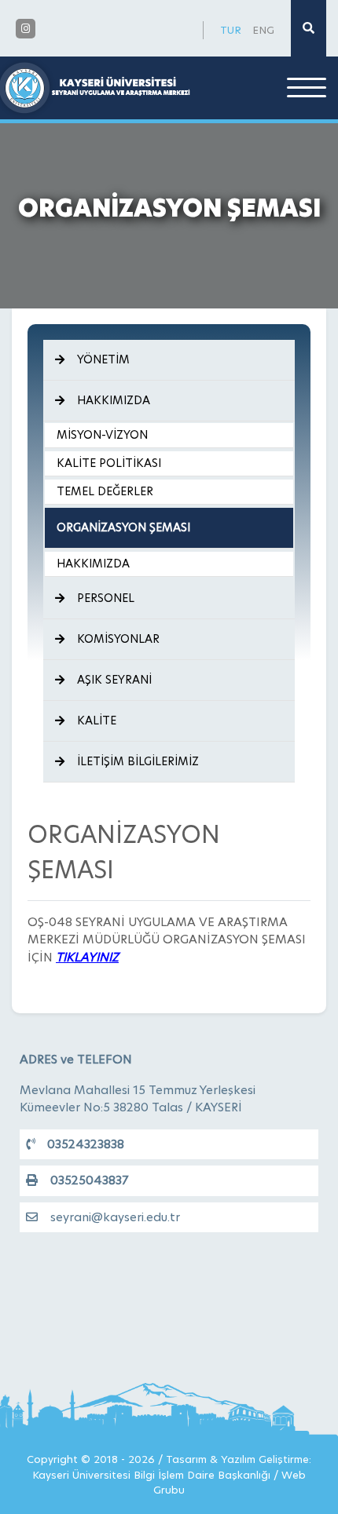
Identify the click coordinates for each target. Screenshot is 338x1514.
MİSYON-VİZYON (102, 435)
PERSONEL (105, 598)
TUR (230, 30)
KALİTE (96, 720)
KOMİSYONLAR (118, 639)
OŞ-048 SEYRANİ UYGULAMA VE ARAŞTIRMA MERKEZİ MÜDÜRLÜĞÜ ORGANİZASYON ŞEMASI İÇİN (167, 939)
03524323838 (85, 1144)
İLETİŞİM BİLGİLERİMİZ (138, 761)
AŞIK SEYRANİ (114, 680)
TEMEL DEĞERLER (105, 491)
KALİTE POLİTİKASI (109, 463)
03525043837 (89, 1180)
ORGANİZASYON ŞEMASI (123, 527)
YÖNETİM (103, 359)
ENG (263, 30)
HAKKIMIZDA (113, 400)
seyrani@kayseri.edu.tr (115, 1217)
